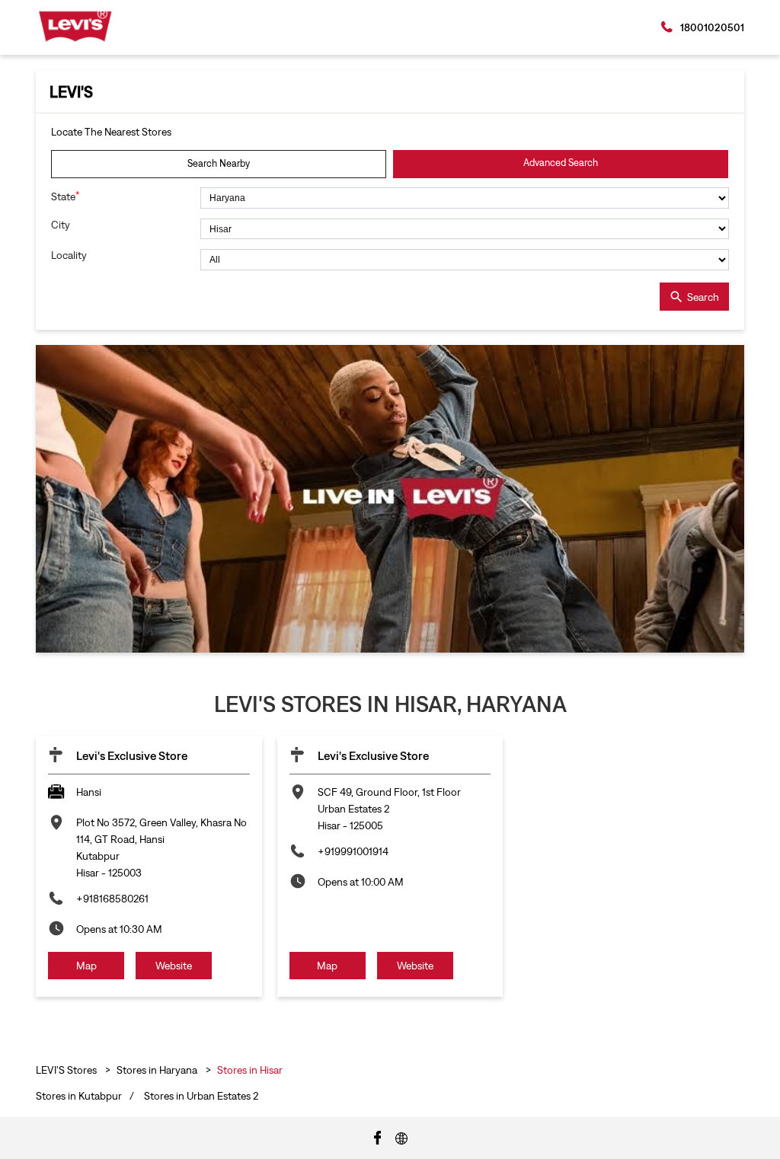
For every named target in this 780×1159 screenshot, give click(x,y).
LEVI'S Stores (67, 1070)
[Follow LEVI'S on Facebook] (377, 1137)
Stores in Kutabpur (79, 1096)
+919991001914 (353, 851)
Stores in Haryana (157, 1070)
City (60, 225)
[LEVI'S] (75, 26)
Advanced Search (560, 162)
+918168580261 (112, 898)
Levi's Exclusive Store (131, 755)
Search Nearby (218, 163)
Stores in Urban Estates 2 (201, 1096)
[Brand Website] (401, 1137)
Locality (69, 255)
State (65, 196)
